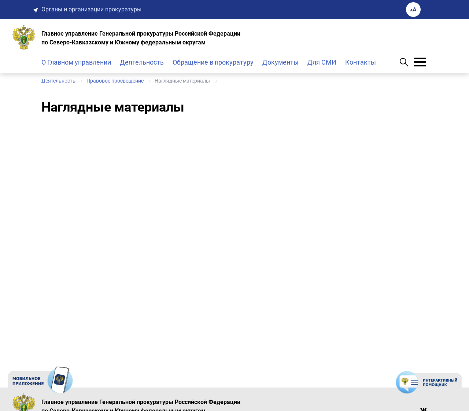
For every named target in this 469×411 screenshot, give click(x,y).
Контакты (360, 62)
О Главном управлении (76, 62)
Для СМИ (321, 62)
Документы (280, 62)
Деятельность (142, 62)
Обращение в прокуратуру (213, 62)
